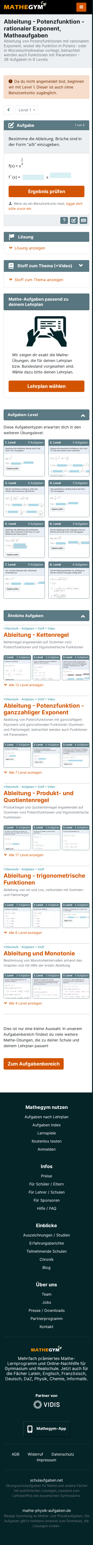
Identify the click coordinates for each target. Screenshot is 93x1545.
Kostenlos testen (47, 1141)
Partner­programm (47, 1318)
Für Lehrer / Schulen (47, 1192)
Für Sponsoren (47, 1200)
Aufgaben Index (46, 1125)
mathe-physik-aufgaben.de (46, 1510)
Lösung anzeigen (30, 248)
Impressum (46, 1459)
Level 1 (25, 110)
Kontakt (46, 1326)
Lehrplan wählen (46, 386)
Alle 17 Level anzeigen (26, 855)
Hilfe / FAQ (46, 1208)
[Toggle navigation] (81, 7)
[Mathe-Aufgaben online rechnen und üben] (25, 7)
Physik (40, 1378)
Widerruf (35, 1454)
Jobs (46, 1302)
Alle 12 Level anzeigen (26, 685)
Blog (46, 1267)
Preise (46, 1176)
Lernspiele (46, 1133)
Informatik (77, 1378)
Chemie (57, 1378)
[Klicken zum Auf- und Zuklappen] (80, 266)
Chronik (47, 1259)
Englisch (51, 1373)
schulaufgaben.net (46, 1480)
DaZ (28, 1378)
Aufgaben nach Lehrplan (46, 1116)
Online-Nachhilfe (63, 1363)
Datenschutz (63, 1454)
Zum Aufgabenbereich (34, 1064)
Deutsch (13, 1378)
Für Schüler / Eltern (46, 1184)
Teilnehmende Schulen (46, 1251)
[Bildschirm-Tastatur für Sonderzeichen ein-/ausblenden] (84, 220)
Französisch (73, 1373)
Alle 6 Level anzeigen (25, 933)
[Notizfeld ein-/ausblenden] (74, 220)
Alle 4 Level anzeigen (25, 1003)
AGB (15, 1454)
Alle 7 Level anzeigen (25, 772)
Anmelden (47, 1149)
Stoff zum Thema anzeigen (39, 279)
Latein (34, 1373)
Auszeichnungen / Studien (46, 1235)
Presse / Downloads (47, 1310)
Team (47, 1294)
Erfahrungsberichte (46, 1243)
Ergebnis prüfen (46, 191)
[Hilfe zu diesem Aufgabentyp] (64, 220)
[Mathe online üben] (46, 1349)
